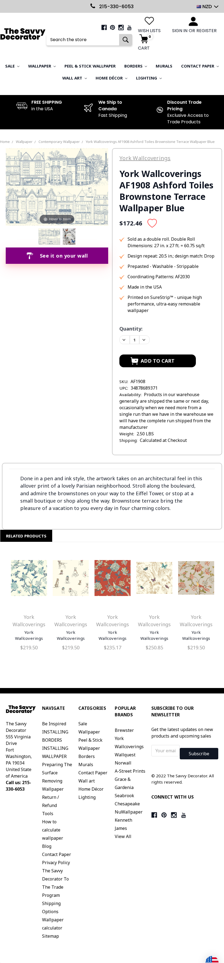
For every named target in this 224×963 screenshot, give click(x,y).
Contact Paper (198, 66)
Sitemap (50, 936)
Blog (46, 846)
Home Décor (110, 78)
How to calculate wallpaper (52, 830)
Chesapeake (127, 804)
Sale (10, 66)
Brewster (124, 730)
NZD (207, 6)
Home (5, 141)
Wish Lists (149, 30)
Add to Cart (29, 579)
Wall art (72, 78)
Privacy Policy (56, 863)
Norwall (123, 763)
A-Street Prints (130, 771)
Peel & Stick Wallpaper (90, 66)
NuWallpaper (129, 812)
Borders (134, 66)
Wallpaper (40, 66)
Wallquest (125, 755)
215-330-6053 (116, 6)
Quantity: (131, 328)
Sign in (179, 30)
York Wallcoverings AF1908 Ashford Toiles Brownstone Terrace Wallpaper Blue (150, 141)
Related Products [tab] (26, 536)
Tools (47, 814)
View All (123, 836)
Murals (164, 66)
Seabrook (124, 796)
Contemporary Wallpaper (59, 141)
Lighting (147, 78)
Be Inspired (54, 724)
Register (206, 30)
